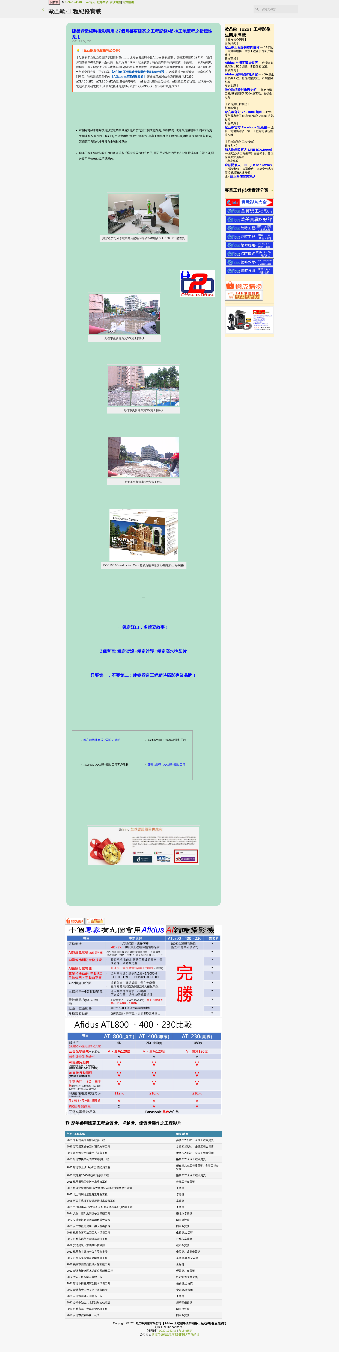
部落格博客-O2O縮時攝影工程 (166, 764)
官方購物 (128, 2)
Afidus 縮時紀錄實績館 (241, 74)
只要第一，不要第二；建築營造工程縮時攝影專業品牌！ (144, 675)
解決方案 (115, 2)
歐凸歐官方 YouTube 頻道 (243, 112)
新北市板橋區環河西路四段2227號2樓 (175, 1334)
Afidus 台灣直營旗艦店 (241, 62)
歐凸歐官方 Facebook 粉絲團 (246, 127)
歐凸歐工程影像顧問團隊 (242, 47)
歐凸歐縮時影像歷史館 (241, 89)
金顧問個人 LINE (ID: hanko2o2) (248, 165)
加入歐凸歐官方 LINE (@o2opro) (248, 149)
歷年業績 (102, 2)
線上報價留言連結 (242, 176)
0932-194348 (73, 2)
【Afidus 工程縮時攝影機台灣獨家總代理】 (138, 71)
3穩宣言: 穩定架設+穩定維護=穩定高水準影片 (143, 651)
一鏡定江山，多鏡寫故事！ (143, 627)
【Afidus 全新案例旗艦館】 (128, 76)
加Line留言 (186, 1330)
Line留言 (89, 2)
